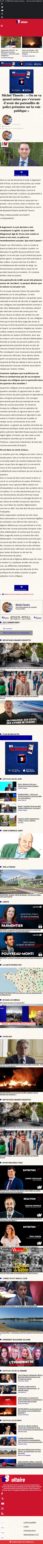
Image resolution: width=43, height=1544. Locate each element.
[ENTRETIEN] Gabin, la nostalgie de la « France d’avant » (19, 1273)
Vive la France (9, 867)
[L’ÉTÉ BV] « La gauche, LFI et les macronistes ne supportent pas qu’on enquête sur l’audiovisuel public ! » (20, 931)
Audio (10, 128)
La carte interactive (12, 965)
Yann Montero (22, 1392)
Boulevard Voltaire (23, 1403)
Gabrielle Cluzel (22, 1431)
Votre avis (7, 1037)
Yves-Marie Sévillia (23, 1381)
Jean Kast (20, 822)
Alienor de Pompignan (24, 1455)
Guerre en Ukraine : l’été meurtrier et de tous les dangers (30, 52)
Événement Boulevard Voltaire (16, 1340)
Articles (6, 128)
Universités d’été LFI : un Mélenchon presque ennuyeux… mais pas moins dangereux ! (10, 52)
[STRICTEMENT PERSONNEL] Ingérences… (14, 858)
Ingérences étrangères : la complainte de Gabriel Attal (18, 1306)
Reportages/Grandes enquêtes (17, 640)
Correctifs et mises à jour (15, 1279)
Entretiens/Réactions (17, 128)
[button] (21, 727)
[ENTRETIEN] (20, 1191)
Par (7, 57)
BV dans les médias (11, 1000)
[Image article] (11, 42)
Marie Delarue (22, 800)
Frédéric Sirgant (22, 788)
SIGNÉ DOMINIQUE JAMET (13, 831)
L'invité (6, 902)
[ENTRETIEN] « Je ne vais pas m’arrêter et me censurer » (19, 1247)
